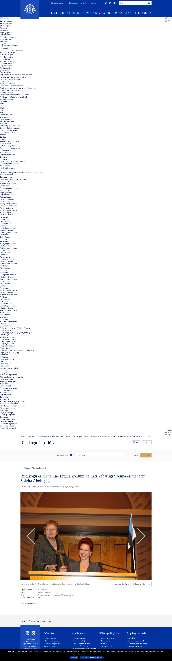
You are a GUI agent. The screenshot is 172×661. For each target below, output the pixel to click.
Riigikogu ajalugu (6, 208)
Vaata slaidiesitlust (121, 584)
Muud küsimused (6, 175)
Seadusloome (5, 186)
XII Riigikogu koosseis (8, 228)
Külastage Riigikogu (7, 415)
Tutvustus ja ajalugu (97, 13)
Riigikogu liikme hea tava (9, 46)
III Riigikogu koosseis (8, 341)
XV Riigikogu (4, 30)
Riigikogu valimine (6, 192)
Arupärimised (5, 166)
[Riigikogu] (29, 9)
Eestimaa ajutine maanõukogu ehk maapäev (17, 350)
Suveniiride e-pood (7, 426)
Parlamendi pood (106, 647)
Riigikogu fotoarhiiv (7, 359)
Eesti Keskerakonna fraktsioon (11, 86)
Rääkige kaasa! (5, 197)
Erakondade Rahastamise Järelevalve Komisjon (81, 645)
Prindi (145, 442)
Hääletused (4, 159)
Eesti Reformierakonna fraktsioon (13, 90)
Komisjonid (4, 48)
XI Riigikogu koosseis (8, 243)
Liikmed (3, 323)
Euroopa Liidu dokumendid (10, 148)
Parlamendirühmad (7, 115)
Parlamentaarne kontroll (9, 163)
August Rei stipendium (8, 375)
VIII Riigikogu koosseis (8, 290)
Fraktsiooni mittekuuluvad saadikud (13, 97)
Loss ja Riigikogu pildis (8, 428)
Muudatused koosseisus (9, 37)
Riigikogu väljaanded (7, 379)
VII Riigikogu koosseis (8, 306)
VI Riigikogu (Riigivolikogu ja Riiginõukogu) (16, 332)
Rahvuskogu (4, 335)
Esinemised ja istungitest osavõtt (12, 161)
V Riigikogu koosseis (7, 337)
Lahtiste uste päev (7, 421)
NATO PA (3, 101)
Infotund (3, 170)
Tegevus (73, 13)
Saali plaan (4, 41)
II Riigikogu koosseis (7, 343)
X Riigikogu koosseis (7, 259)
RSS (114, 3)
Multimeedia (4, 357)
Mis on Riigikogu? (6, 181)
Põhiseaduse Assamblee (9, 321)
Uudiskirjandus (5, 390)
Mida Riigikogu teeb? (8, 183)
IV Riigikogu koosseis (8, 339)
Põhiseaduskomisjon (8, 61)
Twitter (105, 3)
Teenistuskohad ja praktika (10, 128)
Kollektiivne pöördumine (9, 206)
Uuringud (3, 370)
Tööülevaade (5, 152)
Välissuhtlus (4, 190)
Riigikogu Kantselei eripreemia (11, 377)
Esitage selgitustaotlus (8, 203)
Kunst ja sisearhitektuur (9, 403)
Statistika (3, 157)
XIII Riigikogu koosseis (8, 212)
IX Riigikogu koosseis (8, 275)
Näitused (104, 644)
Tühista (135, 455)
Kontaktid (83, 3)
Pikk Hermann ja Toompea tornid (12, 406)
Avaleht (22, 437)
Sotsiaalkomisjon (6, 68)
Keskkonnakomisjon (7, 52)
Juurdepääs (73, 3)
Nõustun (74, 657)
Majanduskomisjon (7, 59)
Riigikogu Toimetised (8, 381)
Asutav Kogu (5, 348)
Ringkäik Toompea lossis (9, 412)
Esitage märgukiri (6, 201)
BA (1, 106)
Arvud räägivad (5, 39)
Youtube (110, 3)
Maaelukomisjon (6, 57)
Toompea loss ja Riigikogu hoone (13, 401)
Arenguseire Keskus (7, 132)
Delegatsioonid (5, 221)
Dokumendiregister (7, 146)
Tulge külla (143, 13)
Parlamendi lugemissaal (9, 388)
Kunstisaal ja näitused (8, 419)
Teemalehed (4, 383)
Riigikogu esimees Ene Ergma (100, 437)
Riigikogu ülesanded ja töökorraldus (13, 179)
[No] (169, 655)
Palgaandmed (5, 43)
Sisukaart (93, 3)
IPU (1, 110)
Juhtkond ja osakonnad (136, 641)
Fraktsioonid (4, 81)
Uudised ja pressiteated (9, 368)
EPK (1, 112)
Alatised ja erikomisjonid (9, 232)
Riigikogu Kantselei (7, 119)
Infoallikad (123, 13)
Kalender (3, 139)
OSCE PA (3, 108)
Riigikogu (57, 13)
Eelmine (30, 536)
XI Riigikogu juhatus (82, 437)
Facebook (101, 3)
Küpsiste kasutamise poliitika (91, 657)
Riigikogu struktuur (7, 195)
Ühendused (4, 117)
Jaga (137, 442)
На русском (7, 23)
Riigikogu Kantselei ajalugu (10, 352)
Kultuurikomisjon (6, 55)
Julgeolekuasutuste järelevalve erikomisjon (16, 75)
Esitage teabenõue (7, 199)
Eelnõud (3, 137)
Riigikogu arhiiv (5, 395)
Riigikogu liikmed (6, 35)
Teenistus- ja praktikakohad (137, 644)
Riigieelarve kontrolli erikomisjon (12, 79)
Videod (2, 361)
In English (6, 26)
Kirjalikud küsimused (7, 168)
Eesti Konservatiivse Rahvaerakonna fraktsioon (18, 88)
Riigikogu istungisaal (7, 408)
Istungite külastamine (108, 638)
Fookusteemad (5, 366)
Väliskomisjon (5, 70)
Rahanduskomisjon (7, 63)
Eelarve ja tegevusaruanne (10, 130)
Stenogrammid (5, 143)
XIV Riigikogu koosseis (8, 210)
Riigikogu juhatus (6, 32)
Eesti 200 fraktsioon (7, 83)
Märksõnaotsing (6, 150)
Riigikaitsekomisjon (7, 66)
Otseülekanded (5, 363)
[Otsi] (149, 3)
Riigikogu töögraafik (7, 155)
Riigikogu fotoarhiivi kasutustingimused (36, 621)
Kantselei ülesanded (7, 121)
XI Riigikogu (69, 437)
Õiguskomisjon (5, 72)
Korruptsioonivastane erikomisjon (13, 77)
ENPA (2, 103)
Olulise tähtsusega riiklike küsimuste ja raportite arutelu (21, 172)
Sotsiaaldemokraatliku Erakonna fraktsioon (16, 95)
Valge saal (4, 410)
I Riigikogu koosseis (7, 346)
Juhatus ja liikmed (6, 215)
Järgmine (141, 536)
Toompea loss (5, 399)
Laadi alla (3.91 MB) (142, 584)
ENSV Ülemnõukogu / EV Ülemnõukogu (15, 328)
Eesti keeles (58, 3)
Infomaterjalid (5, 386)
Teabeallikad (4, 392)
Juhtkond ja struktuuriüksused (11, 126)
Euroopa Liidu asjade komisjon (11, 50)
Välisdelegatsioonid (7, 99)
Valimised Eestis (78, 641)
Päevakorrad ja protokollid (10, 141)
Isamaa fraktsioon (7, 92)
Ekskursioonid (5, 417)
